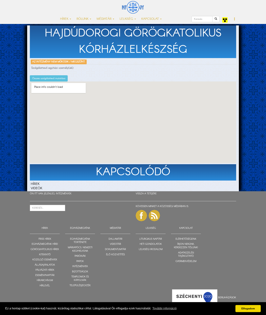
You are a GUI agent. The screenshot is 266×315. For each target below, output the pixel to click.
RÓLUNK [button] (83, 19)
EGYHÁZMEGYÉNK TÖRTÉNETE (80, 240)
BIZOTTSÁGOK (80, 271)
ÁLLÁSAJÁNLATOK (45, 265)
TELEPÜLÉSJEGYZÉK (80, 285)
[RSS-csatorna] (154, 215)
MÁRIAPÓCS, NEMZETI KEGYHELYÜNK (80, 249)
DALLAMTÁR (115, 239)
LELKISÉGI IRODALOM (150, 249)
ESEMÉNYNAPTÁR (44, 275)
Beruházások (227, 297)
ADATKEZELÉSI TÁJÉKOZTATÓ (186, 254)
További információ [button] (164, 308)
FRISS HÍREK (45, 239)
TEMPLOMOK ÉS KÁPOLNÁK (80, 278)
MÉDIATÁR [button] (104, 19)
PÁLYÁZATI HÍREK (44, 270)
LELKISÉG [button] (127, 19)
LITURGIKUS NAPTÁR (150, 239)
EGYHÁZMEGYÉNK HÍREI (45, 244)
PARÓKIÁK (80, 256)
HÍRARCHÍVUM (45, 280)
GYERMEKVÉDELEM (186, 261)
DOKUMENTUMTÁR (115, 249)
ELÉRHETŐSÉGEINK (186, 239)
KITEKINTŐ (45, 254)
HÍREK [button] (64, 19)
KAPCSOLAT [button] (150, 19)
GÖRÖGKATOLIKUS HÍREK (45, 249)
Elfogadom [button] (248, 308)
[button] (234, 19)
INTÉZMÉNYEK (63, 193)
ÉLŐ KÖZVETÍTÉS (115, 254)
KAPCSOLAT (186, 228)
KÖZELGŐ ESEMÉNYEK (44, 259)
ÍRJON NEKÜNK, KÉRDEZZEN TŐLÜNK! (186, 245)
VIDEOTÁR (115, 244)
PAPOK (80, 261)
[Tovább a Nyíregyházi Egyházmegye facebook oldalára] (141, 215)
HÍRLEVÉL (45, 285)
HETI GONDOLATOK (151, 244)
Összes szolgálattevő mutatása (48, 78)
